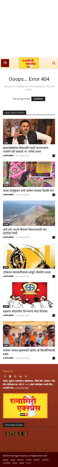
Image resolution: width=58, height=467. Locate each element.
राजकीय (6, 143)
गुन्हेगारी (6, 267)
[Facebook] (5, 376)
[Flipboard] (10, 376)
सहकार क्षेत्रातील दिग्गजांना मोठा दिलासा (25, 311)
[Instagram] (15, 376)
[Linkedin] (20, 376)
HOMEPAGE (38, 99)
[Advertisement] (29, 28)
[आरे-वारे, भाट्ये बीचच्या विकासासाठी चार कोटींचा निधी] (29, 213)
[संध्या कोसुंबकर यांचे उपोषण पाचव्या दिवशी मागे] (29, 174)
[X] (26, 376)
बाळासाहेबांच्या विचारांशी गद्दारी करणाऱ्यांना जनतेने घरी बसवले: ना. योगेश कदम (25, 149)
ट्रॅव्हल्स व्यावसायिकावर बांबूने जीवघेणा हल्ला (27, 272)
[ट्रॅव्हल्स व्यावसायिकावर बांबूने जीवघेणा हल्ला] (29, 256)
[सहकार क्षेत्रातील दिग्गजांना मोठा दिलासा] (29, 295)
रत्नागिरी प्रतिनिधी (8, 155)
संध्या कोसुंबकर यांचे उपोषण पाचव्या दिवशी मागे (28, 190)
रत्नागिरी (6, 186)
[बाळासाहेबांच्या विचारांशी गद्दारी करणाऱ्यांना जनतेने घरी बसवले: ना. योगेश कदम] (29, 131)
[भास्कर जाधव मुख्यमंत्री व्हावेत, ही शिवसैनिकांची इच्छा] (29, 334)
